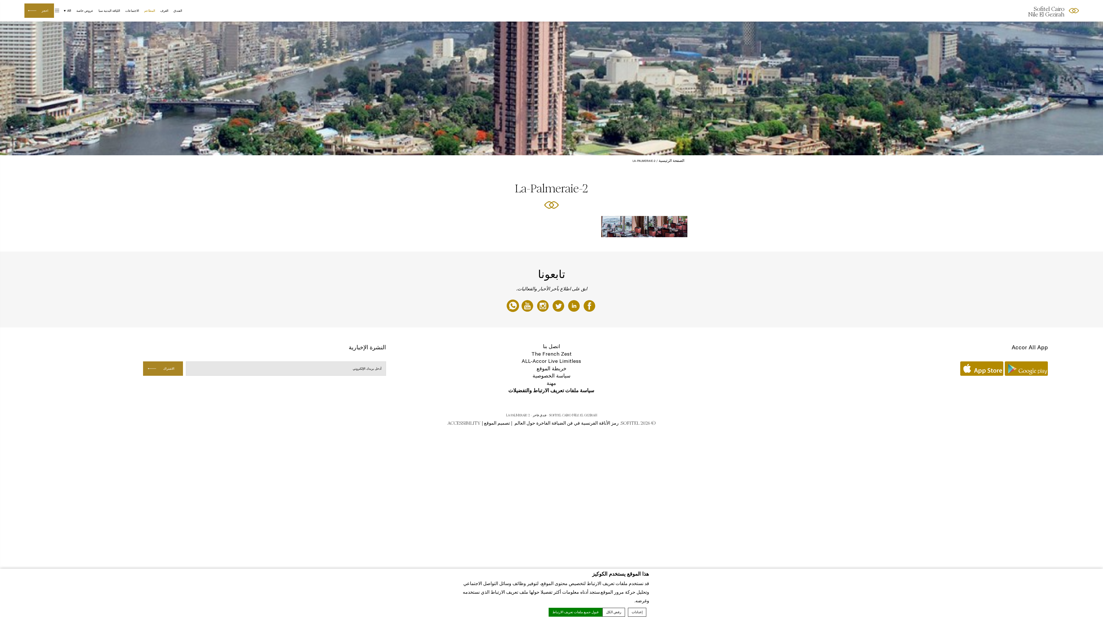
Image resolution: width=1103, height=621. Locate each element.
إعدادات (637, 612)
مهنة (551, 383)
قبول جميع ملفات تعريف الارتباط (575, 612)
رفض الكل (613, 612)
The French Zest (551, 353)
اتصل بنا (551, 346)
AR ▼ (67, 11)
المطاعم (149, 11)
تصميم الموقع (497, 423)
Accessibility (464, 423)
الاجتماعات (132, 11)
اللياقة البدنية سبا (109, 11)
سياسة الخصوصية (551, 375)
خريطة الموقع (551, 368)
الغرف (164, 11)
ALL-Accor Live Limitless (551, 361)
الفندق (177, 11)
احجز (45, 11)
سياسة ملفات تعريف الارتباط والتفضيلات (551, 390)
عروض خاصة (84, 11)
